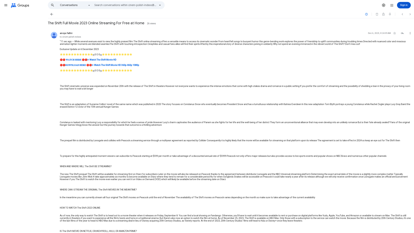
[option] (75, 5)
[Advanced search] (159, 5)
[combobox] (125, 5)
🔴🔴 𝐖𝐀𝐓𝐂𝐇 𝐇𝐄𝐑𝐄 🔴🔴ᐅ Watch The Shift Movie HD (88, 59)
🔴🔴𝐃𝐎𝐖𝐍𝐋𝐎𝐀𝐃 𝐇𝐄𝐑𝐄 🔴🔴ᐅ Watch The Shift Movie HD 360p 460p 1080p (99, 65)
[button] (6, 5)
